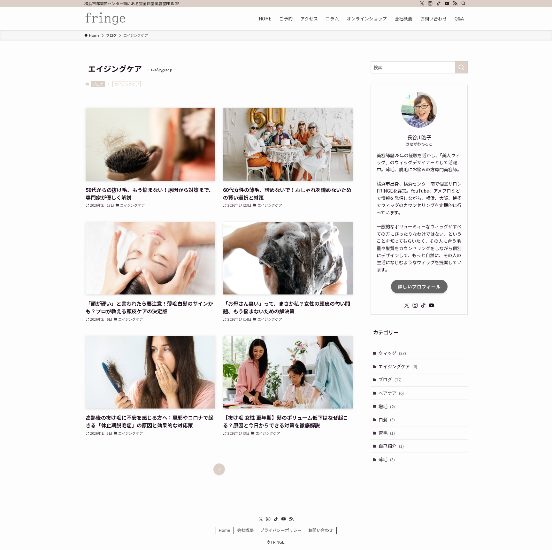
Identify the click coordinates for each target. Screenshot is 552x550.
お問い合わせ (320, 530)
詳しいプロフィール (419, 286)
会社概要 (245, 530)
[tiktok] (438, 3)
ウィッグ (392, 353)
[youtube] (447, 3)
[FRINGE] (105, 18)
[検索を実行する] (461, 67)
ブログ (98, 84)
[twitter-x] (422, 3)
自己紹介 (391, 446)
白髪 (387, 419)
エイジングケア (398, 366)
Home (224, 530)
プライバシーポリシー (281, 530)
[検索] (463, 3)
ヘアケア (391, 393)
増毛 (387, 406)
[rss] (455, 3)
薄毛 (387, 459)
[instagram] (430, 3)
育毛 (387, 433)
